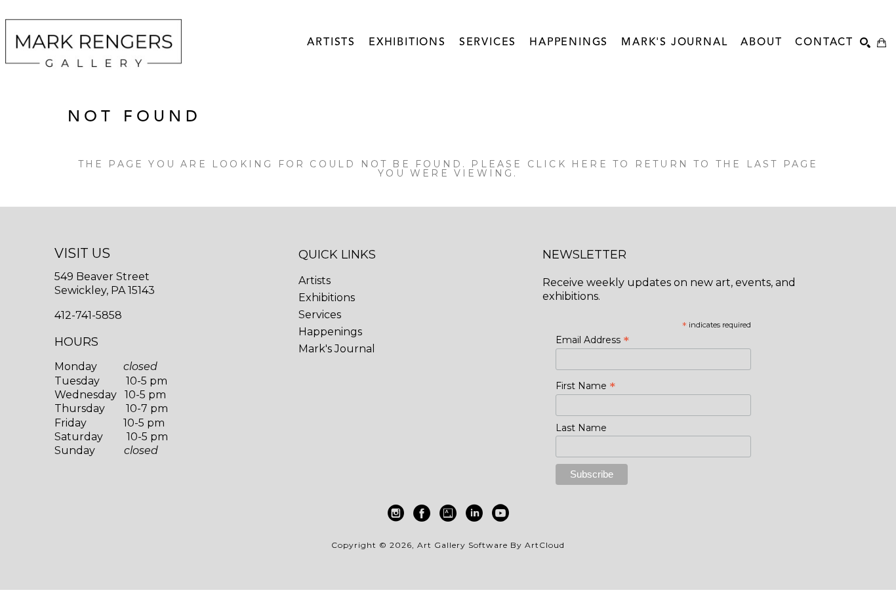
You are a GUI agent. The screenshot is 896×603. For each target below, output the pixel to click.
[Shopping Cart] (881, 42)
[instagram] (395, 513)
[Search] (865, 42)
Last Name (581, 428)
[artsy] (448, 513)
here (589, 164)
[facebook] (421, 513)
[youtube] (500, 513)
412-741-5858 (88, 315)
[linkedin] (474, 513)
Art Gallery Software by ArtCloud (491, 545)
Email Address (592, 339)
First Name (585, 385)
